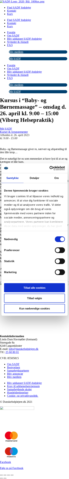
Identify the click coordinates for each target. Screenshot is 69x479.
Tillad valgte (34, 298)
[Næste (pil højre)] (5, 478)
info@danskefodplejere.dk (23, 348)
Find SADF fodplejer (19, 7)
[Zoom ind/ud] (1, 475)
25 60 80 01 (12, 352)
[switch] (60, 250)
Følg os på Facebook (11, 468)
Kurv (10, 13)
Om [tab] (56, 177)
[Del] (8, 475)
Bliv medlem (16, 51)
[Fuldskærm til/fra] (5, 475)
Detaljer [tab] (34, 177)
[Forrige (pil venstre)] (1, 478)
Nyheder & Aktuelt (17, 41)
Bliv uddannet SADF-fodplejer (24, 38)
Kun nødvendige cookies (34, 308)
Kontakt (11, 10)
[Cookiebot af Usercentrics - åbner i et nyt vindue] (49, 168)
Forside (11, 32)
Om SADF (13, 35)
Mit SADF (15, 58)
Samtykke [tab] (12, 177)
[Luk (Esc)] (12, 475)
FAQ (10, 45)
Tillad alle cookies (34, 287)
